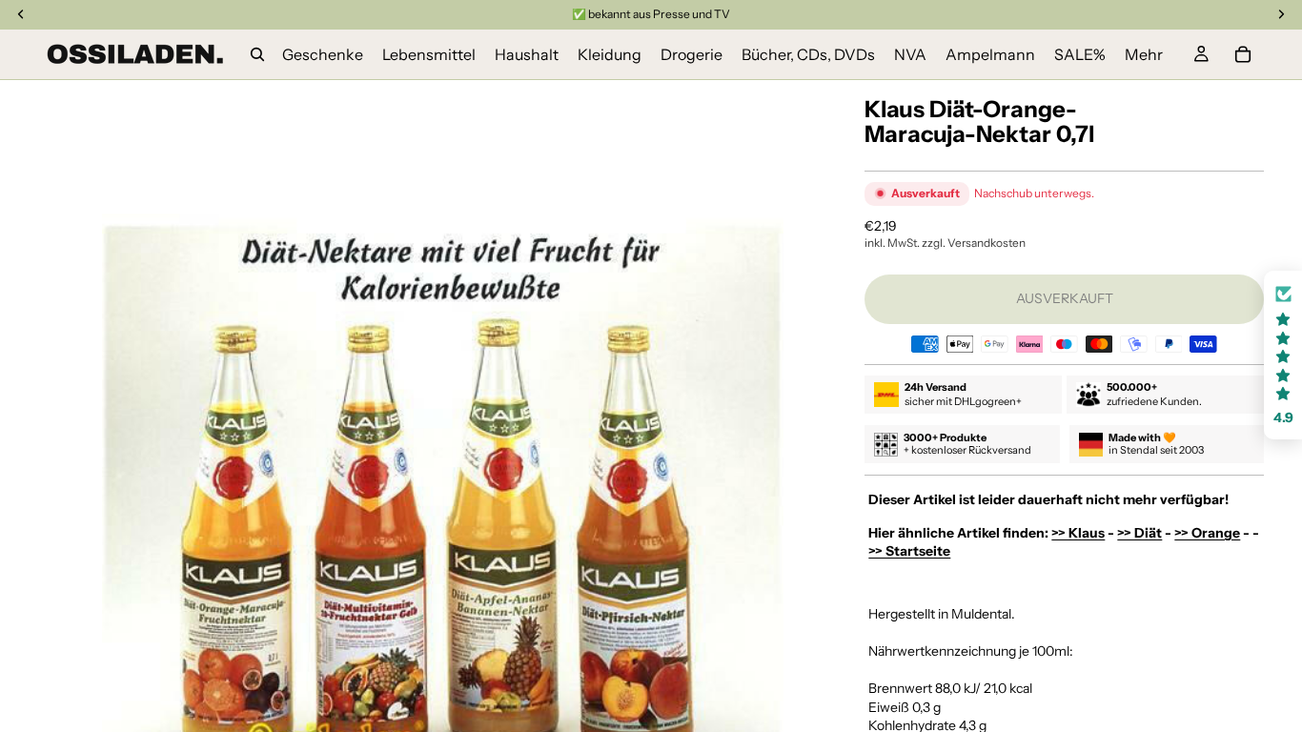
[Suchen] (257, 54)
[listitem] (1143, 54)
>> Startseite (909, 550)
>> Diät (1139, 532)
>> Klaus (1078, 532)
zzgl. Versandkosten (974, 242)
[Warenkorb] (1243, 54)
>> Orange (1207, 532)
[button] (1283, 355)
